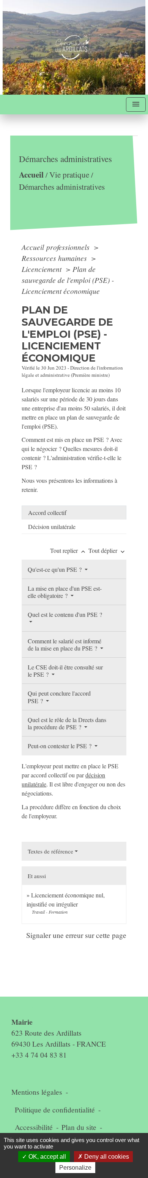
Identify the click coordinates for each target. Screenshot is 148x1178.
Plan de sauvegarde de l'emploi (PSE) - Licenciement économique (68, 280)
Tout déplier (107, 550)
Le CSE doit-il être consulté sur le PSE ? (65, 670)
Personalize (75, 1167)
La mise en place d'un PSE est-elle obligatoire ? (65, 591)
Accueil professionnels (56, 247)
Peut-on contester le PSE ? (60, 746)
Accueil (31, 174)
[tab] (74, 513)
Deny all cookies (106, 1156)
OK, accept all (46, 1156)
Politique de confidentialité (55, 1109)
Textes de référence (50, 851)
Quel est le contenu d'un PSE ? (65, 614)
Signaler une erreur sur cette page (76, 935)
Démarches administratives (62, 186)
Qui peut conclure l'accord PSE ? (59, 696)
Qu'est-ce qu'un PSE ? (55, 569)
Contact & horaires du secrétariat (68, 1007)
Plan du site (78, 1127)
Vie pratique (69, 174)
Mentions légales (36, 1092)
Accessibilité (34, 1127)
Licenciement (42, 269)
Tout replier (68, 550)
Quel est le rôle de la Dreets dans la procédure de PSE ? (67, 723)
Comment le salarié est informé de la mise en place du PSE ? (64, 644)
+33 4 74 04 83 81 (39, 1054)
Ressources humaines (55, 258)
